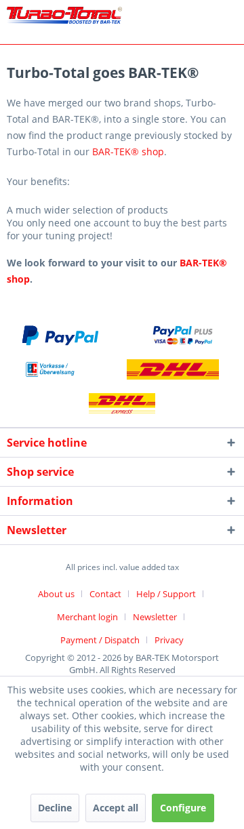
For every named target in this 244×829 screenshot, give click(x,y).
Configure (183, 807)
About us (56, 594)
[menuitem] (61, 593)
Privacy (169, 640)
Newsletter (155, 617)
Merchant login (87, 617)
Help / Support (166, 594)
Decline (55, 807)
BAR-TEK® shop (128, 151)
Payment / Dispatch (100, 640)
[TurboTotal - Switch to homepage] (64, 19)
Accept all (115, 807)
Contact (105, 594)
